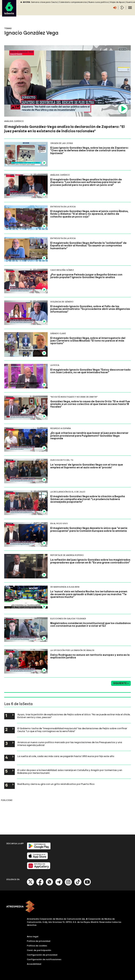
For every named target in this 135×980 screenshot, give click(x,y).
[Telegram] (59, 884)
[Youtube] (87, 884)
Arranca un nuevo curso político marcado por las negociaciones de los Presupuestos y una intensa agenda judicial (69, 743)
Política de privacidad (38, 941)
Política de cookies (37, 945)
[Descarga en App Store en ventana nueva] (37, 858)
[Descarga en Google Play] (39, 848)
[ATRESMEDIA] (67, 907)
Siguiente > (121, 683)
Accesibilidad (34, 964)
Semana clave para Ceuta (44, 2)
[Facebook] (40, 884)
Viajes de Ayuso (117, 2)
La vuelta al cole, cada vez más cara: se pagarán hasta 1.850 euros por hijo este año (65, 756)
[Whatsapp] (49, 884)
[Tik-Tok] (78, 884)
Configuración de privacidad (42, 955)
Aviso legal (32, 936)
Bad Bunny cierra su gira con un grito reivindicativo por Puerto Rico (56, 784)
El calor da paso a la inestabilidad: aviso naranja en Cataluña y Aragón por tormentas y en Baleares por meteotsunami (69, 771)
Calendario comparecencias (73, 2)
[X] (30, 884)
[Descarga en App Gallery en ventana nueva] (38, 868)
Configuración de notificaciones (44, 959)
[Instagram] (68, 884)
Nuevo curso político (98, 2)
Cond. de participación (39, 950)
